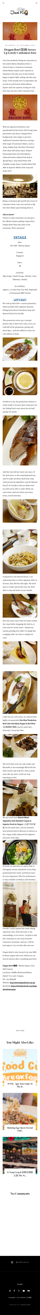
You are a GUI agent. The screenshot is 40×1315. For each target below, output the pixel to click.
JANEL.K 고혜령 (26, 1297)
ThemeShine (25, 1305)
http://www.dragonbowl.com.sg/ (22, 983)
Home (20, 1284)
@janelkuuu (22, 1262)
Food (22, 1030)
